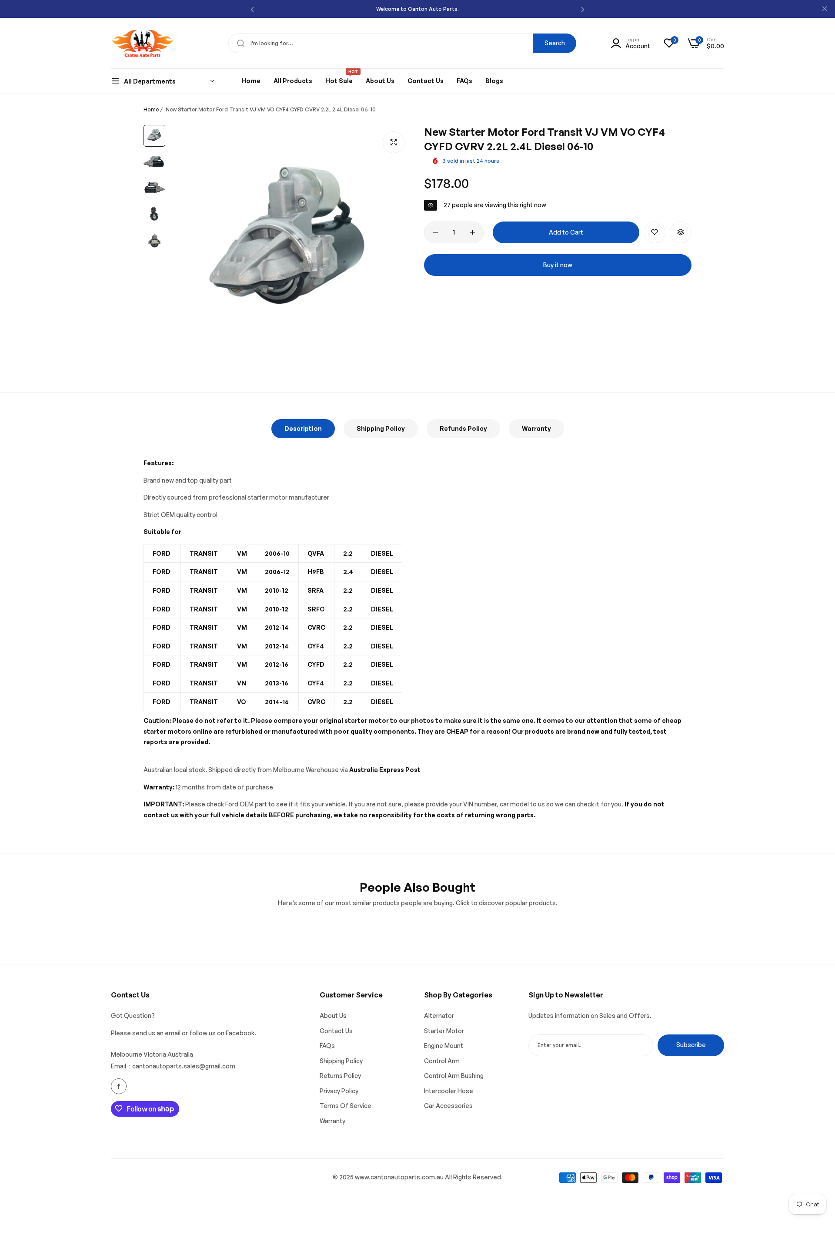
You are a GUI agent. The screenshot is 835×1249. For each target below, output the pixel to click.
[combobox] (402, 43)
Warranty (536, 428)
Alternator (439, 1015)
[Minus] (435, 232)
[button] (252, 8)
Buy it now (557, 265)
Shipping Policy (381, 428)
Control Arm (442, 1060)
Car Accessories (448, 1105)
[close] (824, 9)
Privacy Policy (339, 1090)
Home (151, 109)
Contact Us (336, 1030)
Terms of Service (345, 1105)
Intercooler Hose (448, 1090)
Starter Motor (444, 1030)
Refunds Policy (463, 428)
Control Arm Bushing (454, 1075)
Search (554, 43)
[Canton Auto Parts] (142, 43)
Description (303, 428)
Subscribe (691, 1044)
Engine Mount (443, 1045)
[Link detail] (119, 1086)
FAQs (327, 1045)
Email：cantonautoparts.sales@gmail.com (173, 1065)
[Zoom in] (393, 142)
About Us (333, 1015)
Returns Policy (340, 1075)
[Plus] (472, 232)
